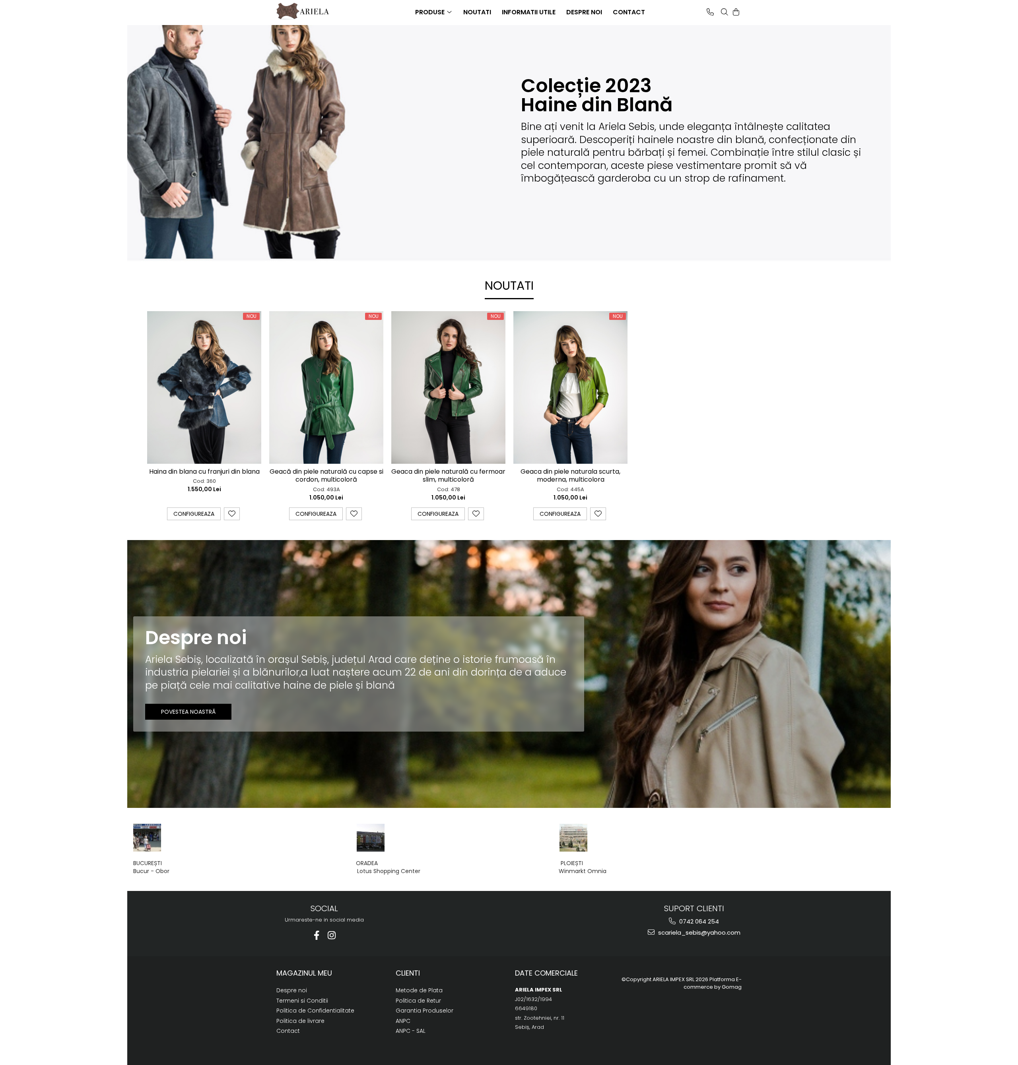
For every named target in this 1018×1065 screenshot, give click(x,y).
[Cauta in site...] (724, 12)
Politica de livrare (300, 1021)
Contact (288, 1031)
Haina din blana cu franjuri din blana (204, 472)
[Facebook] (317, 935)
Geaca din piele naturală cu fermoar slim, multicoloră (448, 476)
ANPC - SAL (410, 1031)
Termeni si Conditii (302, 1001)
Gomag (731, 987)
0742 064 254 (698, 921)
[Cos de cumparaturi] (736, 12)
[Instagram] (332, 935)
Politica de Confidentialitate (315, 1011)
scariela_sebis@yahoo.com (698, 932)
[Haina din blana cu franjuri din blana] (204, 387)
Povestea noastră (188, 712)
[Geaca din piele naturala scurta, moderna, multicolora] (570, 387)
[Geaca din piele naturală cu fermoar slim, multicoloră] (448, 387)
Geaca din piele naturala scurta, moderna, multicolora (570, 476)
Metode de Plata (419, 990)
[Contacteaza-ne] (710, 12)
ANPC (403, 1021)
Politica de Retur (418, 1001)
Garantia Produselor (424, 1011)
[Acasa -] (316, 11)
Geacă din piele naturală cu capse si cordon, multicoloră (326, 476)
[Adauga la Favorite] (232, 513)
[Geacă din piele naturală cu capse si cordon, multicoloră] (326, 387)
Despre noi (291, 990)
